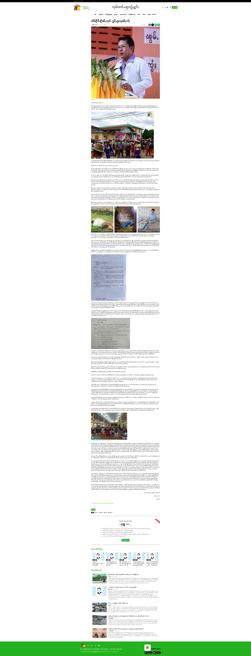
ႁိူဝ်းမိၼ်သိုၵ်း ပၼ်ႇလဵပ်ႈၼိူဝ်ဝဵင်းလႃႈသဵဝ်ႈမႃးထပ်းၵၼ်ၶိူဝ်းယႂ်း (123, 574)
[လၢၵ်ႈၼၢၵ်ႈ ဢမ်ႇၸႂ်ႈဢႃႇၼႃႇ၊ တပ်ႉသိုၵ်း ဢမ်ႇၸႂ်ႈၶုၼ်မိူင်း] (98, 556)
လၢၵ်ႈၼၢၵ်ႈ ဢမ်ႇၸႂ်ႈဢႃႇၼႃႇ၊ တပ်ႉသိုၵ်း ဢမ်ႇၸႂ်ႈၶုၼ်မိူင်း (98, 563)
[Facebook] (162, 8)
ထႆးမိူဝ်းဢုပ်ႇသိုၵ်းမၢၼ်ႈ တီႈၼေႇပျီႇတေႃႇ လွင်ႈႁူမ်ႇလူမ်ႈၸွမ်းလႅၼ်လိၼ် (126, 629)
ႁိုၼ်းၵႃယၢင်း (110, 512)
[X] (165, 8)
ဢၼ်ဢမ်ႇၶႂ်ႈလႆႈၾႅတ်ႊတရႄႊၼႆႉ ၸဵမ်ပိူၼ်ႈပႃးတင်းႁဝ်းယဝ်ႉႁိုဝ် (111, 563)
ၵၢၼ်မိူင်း (93, 509)
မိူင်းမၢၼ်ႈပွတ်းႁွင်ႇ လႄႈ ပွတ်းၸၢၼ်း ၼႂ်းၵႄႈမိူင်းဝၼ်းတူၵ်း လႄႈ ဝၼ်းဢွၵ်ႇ (125, 563)
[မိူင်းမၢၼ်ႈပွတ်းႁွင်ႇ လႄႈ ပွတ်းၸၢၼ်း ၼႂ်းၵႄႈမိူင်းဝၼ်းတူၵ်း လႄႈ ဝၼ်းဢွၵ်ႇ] (125, 556)
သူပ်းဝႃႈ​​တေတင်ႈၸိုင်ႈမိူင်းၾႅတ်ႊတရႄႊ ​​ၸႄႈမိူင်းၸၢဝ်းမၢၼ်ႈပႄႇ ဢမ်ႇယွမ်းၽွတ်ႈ (152, 563)
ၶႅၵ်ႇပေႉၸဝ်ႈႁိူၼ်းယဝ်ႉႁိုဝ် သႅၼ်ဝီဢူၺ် (118, 603)
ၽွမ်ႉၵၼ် (105, 512)
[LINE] (158, 24)
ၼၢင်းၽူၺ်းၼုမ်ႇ (110, 630)
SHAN (109, 576)
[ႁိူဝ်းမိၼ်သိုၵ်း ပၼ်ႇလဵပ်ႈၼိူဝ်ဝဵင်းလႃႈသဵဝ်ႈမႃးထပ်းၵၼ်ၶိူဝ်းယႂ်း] (99, 578)
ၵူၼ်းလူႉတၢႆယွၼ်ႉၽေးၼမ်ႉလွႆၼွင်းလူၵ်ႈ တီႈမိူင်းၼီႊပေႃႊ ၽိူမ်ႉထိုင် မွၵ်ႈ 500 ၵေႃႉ (128, 616)
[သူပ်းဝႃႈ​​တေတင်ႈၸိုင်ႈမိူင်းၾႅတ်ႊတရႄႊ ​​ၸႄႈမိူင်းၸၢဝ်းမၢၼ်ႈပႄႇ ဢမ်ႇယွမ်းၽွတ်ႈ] (152, 556)
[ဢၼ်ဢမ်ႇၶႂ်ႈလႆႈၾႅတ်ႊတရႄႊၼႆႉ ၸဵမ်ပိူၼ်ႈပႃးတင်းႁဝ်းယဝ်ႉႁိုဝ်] (112, 556)
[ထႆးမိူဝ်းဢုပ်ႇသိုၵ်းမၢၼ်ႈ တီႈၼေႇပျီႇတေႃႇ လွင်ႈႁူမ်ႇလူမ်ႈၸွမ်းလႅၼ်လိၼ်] (99, 633)
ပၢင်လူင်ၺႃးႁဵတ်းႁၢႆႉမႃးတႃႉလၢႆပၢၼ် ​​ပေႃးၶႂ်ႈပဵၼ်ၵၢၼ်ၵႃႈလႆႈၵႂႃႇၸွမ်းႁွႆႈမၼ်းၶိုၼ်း (139, 563)
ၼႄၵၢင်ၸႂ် (100, 512)
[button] (170, 7)
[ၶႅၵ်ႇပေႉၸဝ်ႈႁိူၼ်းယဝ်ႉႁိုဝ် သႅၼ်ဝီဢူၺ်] (99, 607)
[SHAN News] (86, 7)
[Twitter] (91, 645)
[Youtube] (167, 8)
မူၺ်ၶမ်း (109, 605)
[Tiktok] (95, 645)
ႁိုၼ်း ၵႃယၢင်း (94, 24)
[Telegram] (155, 24)
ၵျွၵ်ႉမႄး (96, 512)
